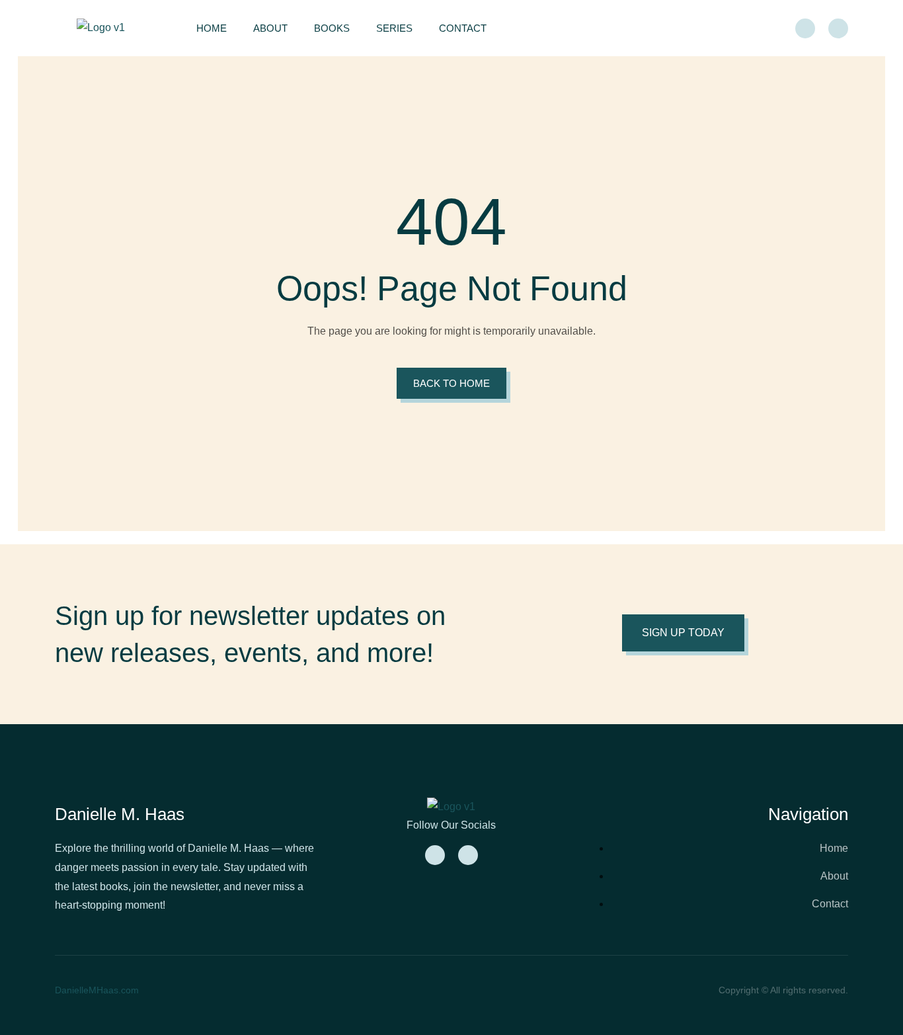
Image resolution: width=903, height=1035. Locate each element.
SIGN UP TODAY (683, 632)
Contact (463, 28)
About (270, 28)
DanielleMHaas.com (97, 990)
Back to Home (451, 383)
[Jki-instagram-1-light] (838, 28)
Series (394, 28)
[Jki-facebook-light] (805, 28)
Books (332, 28)
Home (211, 28)
